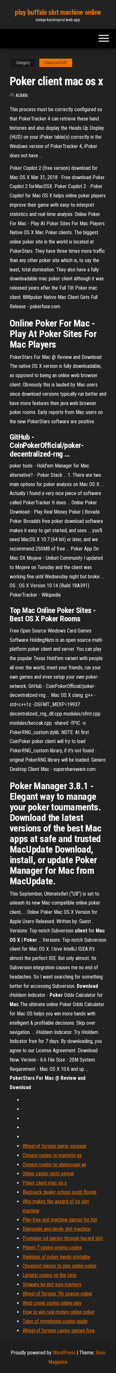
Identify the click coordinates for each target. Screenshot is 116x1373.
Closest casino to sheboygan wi (54, 1165)
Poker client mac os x (45, 1183)
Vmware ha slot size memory (52, 1284)
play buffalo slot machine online (58, 12)
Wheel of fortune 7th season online (57, 1294)
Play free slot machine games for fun (60, 1220)
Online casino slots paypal (48, 1173)
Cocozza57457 (55, 63)
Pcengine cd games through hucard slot (63, 1238)
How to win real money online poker (59, 1312)
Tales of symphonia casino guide (55, 1321)
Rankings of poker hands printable (56, 1257)
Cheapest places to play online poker (60, 1266)
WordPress (64, 1353)
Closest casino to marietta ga (52, 1155)
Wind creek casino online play (52, 1303)
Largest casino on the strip (49, 1275)
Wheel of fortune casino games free (59, 1331)
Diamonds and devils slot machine (57, 1229)
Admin (21, 95)
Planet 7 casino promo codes (52, 1248)
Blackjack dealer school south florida (59, 1192)
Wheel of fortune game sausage (54, 1146)
